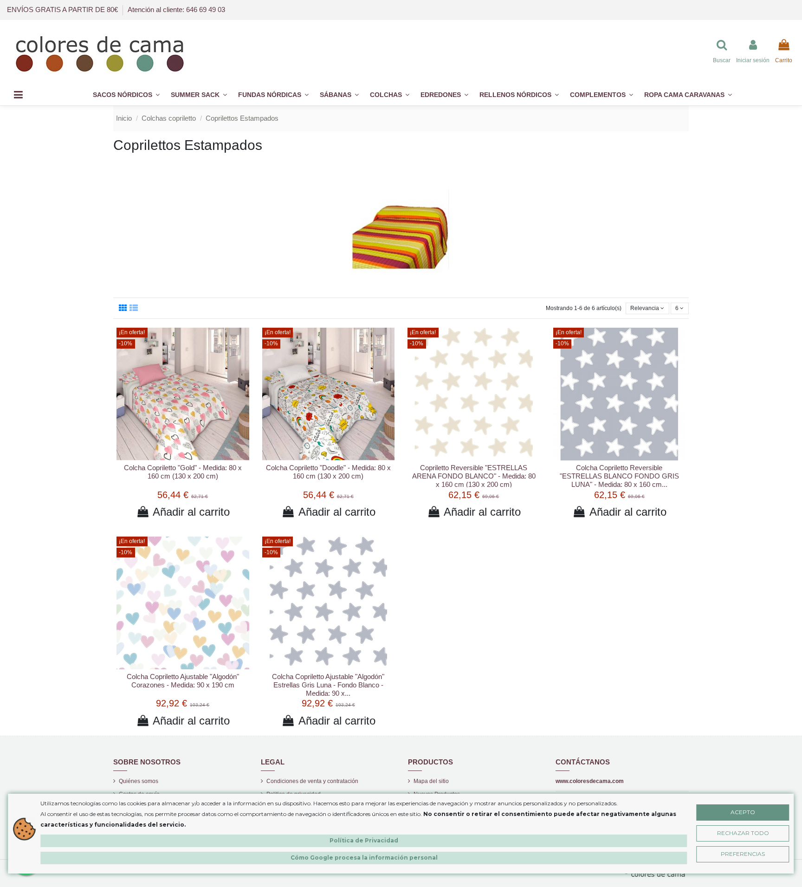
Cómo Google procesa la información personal (364, 857)
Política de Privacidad (364, 840)
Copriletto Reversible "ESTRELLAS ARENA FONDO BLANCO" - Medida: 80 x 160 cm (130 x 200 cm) (474, 476)
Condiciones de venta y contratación (312, 781)
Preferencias (743, 853)
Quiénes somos (138, 781)
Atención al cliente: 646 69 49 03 (176, 9)
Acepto (743, 812)
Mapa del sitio (431, 781)
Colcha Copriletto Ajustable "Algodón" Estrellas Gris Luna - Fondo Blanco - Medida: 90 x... (328, 685)
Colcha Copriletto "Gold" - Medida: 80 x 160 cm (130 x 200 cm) (183, 472)
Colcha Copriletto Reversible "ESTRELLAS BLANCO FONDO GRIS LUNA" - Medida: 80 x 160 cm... (619, 476)
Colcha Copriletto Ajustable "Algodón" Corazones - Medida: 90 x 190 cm (183, 681)
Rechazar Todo (743, 832)
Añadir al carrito (191, 511)
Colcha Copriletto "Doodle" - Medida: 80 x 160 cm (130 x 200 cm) (328, 472)
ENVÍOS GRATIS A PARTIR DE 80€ (63, 9)
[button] (601, 94)
